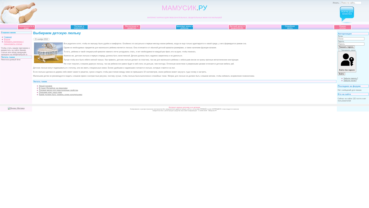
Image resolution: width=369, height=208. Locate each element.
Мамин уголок (342, 27)
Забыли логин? (350, 80)
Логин (340, 36)
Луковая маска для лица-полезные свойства (58, 90)
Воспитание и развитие (131, 27)
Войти (341, 74)
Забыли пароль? (350, 78)
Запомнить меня (348, 50)
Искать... (337, 3)
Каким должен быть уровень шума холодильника (60, 94)
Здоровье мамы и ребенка (184, 27)
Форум (7, 39)
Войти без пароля (347, 70)
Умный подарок (45, 86)
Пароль (341, 41)
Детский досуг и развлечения (237, 27)
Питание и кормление (79, 27)
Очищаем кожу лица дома (50, 92)
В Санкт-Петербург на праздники (53, 88)
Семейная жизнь (290, 27)
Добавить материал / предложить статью (14, 42)
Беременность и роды (26, 27)
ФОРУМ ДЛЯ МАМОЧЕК (347, 13)
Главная (8, 37)
